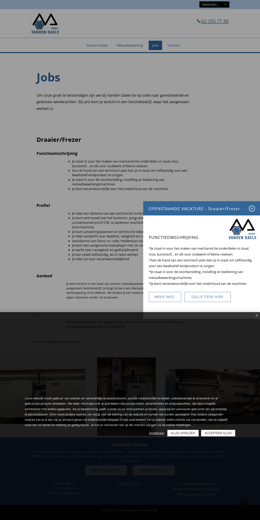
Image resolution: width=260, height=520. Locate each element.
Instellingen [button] (156, 433)
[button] (252, 208)
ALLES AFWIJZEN (183, 433)
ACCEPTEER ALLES (218, 433)
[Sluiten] (256, 315)
